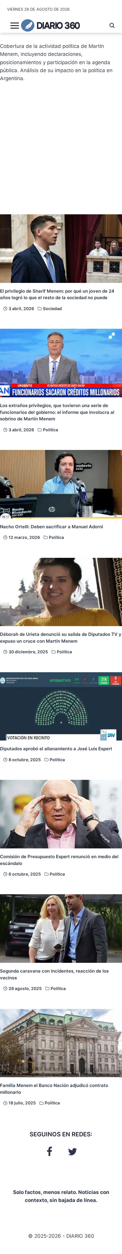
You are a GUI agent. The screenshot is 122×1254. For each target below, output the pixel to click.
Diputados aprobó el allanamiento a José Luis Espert (56, 748)
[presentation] (61, 248)
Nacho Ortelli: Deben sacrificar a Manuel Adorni (51, 526)
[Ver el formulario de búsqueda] (109, 25)
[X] (72, 1152)
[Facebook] (49, 1152)
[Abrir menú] (15, 25)
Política (50, 429)
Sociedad (52, 308)
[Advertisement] (61, 148)
